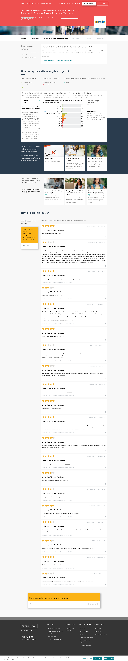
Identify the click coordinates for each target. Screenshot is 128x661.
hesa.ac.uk (98, 631)
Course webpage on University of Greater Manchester (57, 60)
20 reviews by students (26, 19)
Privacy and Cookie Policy (85, 641)
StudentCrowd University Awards (55, 632)
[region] (64, 658)
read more (45, 56)
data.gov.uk (98, 628)
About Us (82, 628)
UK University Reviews (54, 628)
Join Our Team (84, 631)
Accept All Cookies (109, 658)
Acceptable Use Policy (86, 637)
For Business (102, 3)
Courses (44, 10)
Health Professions (51, 10)
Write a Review (89, 3)
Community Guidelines (55, 639)
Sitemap (82, 649)
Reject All (97, 658)
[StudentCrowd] (25, 3)
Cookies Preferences (86, 645)
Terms (81, 634)
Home (22, 10)
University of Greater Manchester (33, 10)
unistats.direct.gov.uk (101, 634)
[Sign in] (79, 3)
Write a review (26, 245)
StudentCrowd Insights (70, 629)
